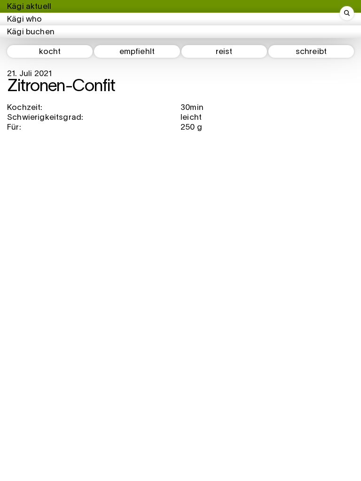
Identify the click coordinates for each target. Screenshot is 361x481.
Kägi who (24, 19)
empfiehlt (137, 51)
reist (224, 51)
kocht (50, 51)
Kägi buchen (31, 32)
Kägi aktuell (29, 6)
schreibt (311, 51)
